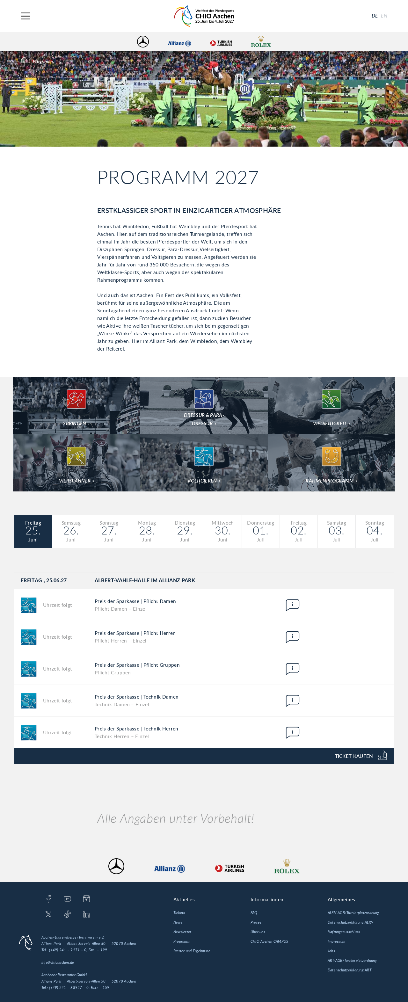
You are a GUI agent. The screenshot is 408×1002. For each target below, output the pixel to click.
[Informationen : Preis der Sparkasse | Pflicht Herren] (293, 637)
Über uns (258, 932)
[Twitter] (48, 914)
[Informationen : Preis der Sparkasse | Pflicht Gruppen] (293, 669)
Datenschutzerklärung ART (349, 970)
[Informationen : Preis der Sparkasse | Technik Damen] (293, 701)
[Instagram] (86, 899)
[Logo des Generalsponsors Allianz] (179, 41)
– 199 (102, 950)
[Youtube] (67, 899)
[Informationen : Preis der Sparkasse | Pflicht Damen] (293, 605)
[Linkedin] (86, 914)
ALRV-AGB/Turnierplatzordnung (353, 913)
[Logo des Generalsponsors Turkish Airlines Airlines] (221, 41)
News (177, 922)
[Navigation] (25, 16)
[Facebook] (48, 899)
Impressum (336, 941)
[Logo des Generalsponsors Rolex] (261, 41)
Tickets (179, 913)
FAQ (254, 913)
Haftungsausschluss (344, 932)
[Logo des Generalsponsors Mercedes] (143, 41)
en (384, 15)
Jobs (331, 951)
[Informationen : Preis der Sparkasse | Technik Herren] (293, 733)
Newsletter (182, 932)
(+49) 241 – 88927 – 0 (69, 988)
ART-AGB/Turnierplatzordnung (352, 960)
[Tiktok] (67, 914)
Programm (181, 941)
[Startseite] (204, 16)
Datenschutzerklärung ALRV (350, 922)
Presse (256, 922)
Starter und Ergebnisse (191, 951)
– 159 (104, 988)
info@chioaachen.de (57, 962)
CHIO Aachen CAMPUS (269, 941)
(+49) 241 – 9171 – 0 (67, 950)
